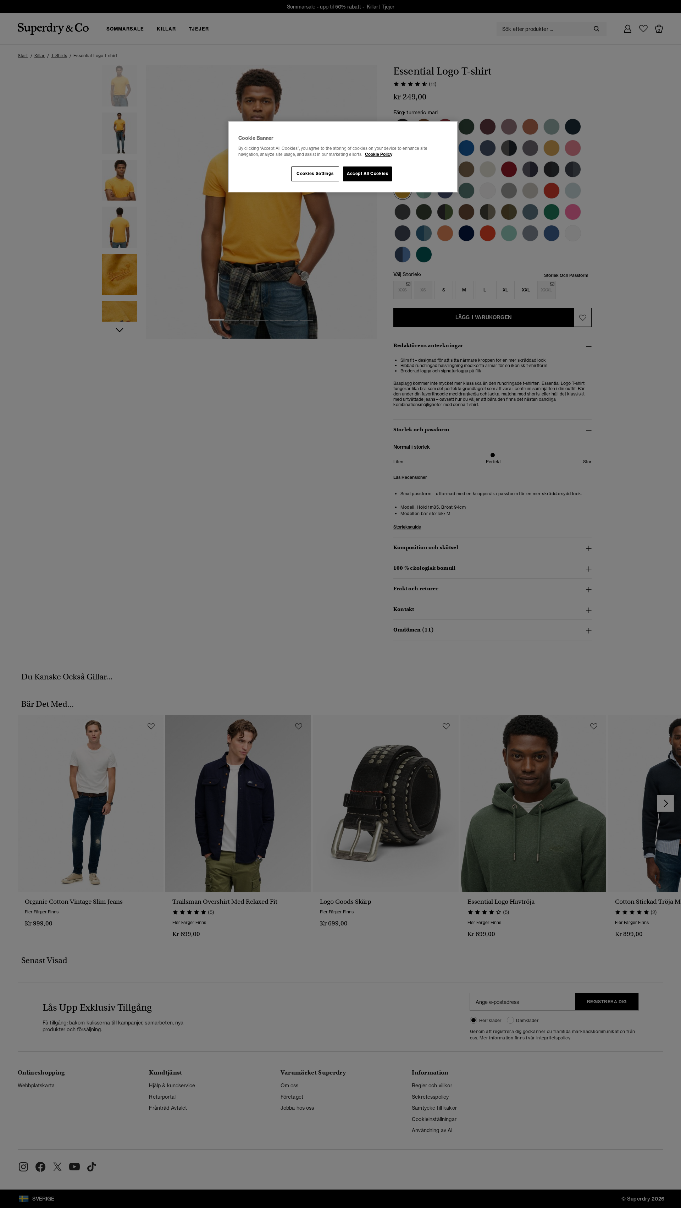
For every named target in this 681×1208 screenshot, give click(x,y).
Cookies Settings (315, 173)
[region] (343, 156)
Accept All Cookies (367, 173)
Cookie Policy (378, 154)
